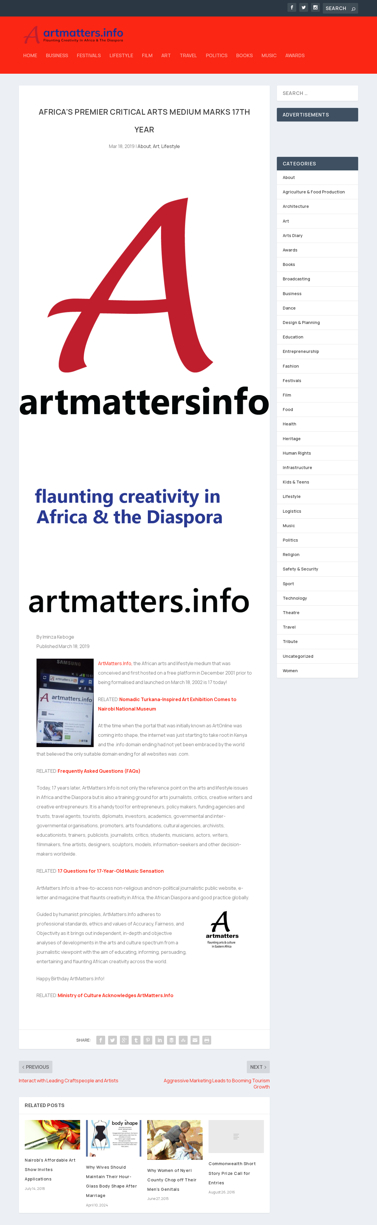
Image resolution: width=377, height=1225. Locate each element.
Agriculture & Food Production (314, 192)
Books (244, 56)
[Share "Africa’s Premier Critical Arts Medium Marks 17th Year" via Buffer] (171, 1040)
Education (293, 337)
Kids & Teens (296, 482)
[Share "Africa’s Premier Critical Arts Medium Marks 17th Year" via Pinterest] (148, 1040)
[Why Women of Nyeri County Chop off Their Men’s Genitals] (175, 1140)
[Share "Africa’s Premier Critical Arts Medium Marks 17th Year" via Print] (207, 1040)
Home (30, 56)
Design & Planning (301, 322)
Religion (291, 554)
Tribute (290, 641)
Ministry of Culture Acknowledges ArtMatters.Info (115, 995)
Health (289, 424)
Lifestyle (121, 56)
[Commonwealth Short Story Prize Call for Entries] (236, 1136)
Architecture (296, 206)
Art (166, 56)
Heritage (292, 438)
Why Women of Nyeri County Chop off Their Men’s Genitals (172, 1180)
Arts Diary (293, 235)
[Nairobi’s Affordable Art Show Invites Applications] (52, 1135)
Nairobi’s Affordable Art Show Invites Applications (50, 1169)
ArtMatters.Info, (115, 663)
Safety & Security (300, 569)
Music (269, 56)
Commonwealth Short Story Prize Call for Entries (232, 1173)
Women (290, 670)
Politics (216, 56)
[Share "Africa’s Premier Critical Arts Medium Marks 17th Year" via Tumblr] (136, 1040)
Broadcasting (296, 279)
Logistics (292, 511)
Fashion (291, 366)
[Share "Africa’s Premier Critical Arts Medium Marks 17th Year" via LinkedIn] (160, 1040)
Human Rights (297, 453)
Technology (295, 598)
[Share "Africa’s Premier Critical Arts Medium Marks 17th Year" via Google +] (124, 1040)
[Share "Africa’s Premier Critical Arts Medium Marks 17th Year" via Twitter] (112, 1040)
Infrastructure (297, 467)
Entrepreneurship (301, 351)
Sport (288, 583)
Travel (188, 56)
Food (288, 409)
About (144, 146)
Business (57, 56)
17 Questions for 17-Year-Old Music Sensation (111, 871)
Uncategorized (298, 656)
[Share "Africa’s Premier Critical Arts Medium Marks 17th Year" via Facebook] (101, 1040)
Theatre (291, 612)
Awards (295, 56)
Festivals (89, 56)
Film (147, 56)
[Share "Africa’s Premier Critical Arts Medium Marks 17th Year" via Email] (195, 1040)
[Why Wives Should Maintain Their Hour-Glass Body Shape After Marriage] (113, 1138)
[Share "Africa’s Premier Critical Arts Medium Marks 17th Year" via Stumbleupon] (183, 1040)
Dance (289, 308)
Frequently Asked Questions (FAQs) (99, 771)
